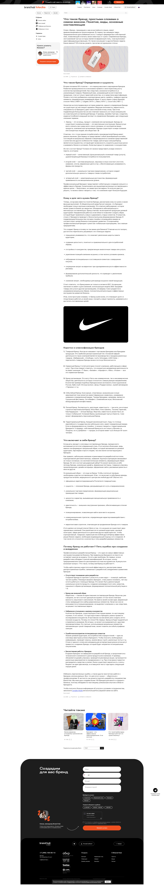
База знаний (66, 73)
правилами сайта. (102, 823)
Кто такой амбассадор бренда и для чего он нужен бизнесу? (116, 733)
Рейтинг (113, 861)
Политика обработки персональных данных (71, 878)
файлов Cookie (71, 882)
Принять (108, 881)
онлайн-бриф (77, 691)
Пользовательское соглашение (99, 878)
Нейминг (96, 859)
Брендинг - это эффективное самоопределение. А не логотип (94, 734)
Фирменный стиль (98, 856)
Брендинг (83, 856)
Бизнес (39, 13)
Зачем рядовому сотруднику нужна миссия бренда (73, 733)
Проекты (113, 856)
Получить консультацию (48, 61)
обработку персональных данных (102, 822)
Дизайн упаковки (85, 861)
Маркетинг (47, 13)
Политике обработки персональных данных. (91, 882)
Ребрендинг (84, 859)
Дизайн (55, 13)
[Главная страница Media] (30, 7)
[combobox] (84, 775)
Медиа (113, 859)
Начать (119, 2)
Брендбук (96, 861)
